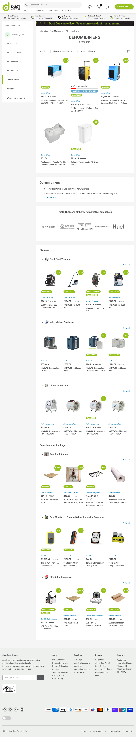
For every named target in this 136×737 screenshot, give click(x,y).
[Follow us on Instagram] (10, 709)
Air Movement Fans (15, 62)
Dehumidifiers (13, 80)
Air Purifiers (12, 44)
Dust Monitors (45, 556)
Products (28, 10)
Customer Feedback (103, 669)
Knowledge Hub (101, 672)
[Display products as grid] (124, 51)
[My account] (107, 7)
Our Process (53, 10)
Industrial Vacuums (82, 663)
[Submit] (27, 5)
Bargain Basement (60, 663)
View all (126, 265)
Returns (55, 669)
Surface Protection (47, 493)
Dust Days (78, 660)
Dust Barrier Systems (70, 493)
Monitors (10, 89)
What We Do (67, 10)
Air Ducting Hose (14, 53)
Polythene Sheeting (115, 493)
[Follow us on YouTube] (16, 709)
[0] (98, 7)
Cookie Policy (57, 679)
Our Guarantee (58, 660)
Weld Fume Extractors (16, 98)
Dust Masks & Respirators (49, 619)
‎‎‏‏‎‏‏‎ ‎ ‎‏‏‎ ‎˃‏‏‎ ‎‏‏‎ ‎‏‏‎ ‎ (41, 678)
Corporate (99, 660)
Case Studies (100, 666)
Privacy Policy (58, 675)
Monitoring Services (82, 669)
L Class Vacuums (69, 298)
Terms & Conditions (60, 672)
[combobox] (53, 5)
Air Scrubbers (12, 71)
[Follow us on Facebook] (4, 709)
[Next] (125, 291)
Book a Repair (79, 672)
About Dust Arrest (102, 663)
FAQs (97, 675)
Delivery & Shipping (60, 666)
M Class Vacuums (47, 298)
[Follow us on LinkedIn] (22, 709)
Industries (40, 10)
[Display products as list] (128, 51)
